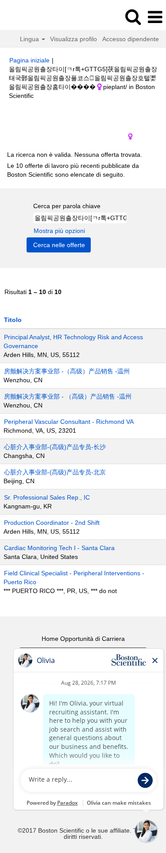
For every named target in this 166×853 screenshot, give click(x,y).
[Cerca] (133, 16)
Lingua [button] (30, 39)
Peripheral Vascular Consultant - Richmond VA (69, 421)
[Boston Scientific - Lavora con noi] (31, 17)
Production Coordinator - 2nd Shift (52, 522)
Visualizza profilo (73, 39)
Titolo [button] (13, 319)
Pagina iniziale (29, 60)
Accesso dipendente (130, 39)
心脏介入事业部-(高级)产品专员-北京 (55, 472)
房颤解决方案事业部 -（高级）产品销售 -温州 (67, 371)
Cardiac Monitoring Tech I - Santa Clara (59, 547)
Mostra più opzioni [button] (59, 230)
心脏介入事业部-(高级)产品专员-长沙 (55, 446)
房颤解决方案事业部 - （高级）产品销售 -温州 (67, 396)
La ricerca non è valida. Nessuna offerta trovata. (74, 154)
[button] (155, 17)
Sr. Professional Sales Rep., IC (47, 497)
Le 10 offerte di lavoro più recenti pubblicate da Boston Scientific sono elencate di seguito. (73, 170)
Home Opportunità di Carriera (83, 638)
